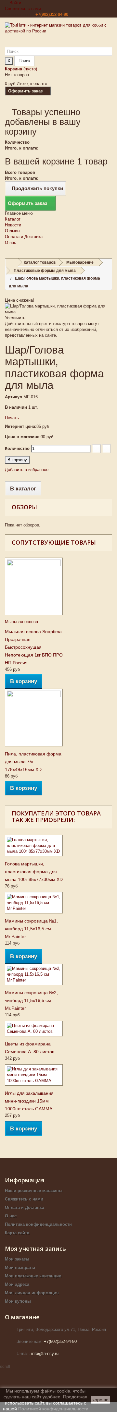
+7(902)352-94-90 (51, 14)
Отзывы (12, 230)
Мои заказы (17, 1259)
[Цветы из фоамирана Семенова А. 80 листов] (34, 1028)
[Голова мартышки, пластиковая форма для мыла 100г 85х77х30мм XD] (34, 845)
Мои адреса (17, 1284)
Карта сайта (17, 1232)
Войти (14, 2)
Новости (13, 225)
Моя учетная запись (35, 1248)
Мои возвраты (20, 1267)
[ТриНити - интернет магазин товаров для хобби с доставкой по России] (58, 34)
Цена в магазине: (23, 436)
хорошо (100, 1399)
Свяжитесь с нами (23, 8)
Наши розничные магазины (33, 1190)
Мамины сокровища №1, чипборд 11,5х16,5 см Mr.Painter (31, 928)
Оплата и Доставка (24, 236)
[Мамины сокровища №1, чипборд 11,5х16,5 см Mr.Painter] (34, 902)
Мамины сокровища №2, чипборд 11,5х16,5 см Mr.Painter (31, 1000)
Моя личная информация (32, 1292)
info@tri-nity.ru (44, 1353)
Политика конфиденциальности (38, 1224)
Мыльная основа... (23, 621)
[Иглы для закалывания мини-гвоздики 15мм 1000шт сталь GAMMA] (34, 1075)
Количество (17, 448)
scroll (5, 1366)
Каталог (12, 219)
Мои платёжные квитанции (33, 1275)
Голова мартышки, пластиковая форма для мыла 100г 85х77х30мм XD (34, 871)
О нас (10, 242)
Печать (12, 417)
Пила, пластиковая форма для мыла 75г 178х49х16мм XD (33, 761)
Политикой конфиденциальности (53, 1408)
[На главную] (12, 263)
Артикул (13, 396)
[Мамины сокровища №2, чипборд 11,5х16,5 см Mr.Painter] (34, 974)
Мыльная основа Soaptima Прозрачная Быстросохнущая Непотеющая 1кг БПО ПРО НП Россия (34, 647)
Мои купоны (18, 1301)
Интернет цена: (20, 426)
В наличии (16, 407)
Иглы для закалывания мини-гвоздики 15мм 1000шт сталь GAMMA (29, 1101)
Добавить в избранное (26, 469)
